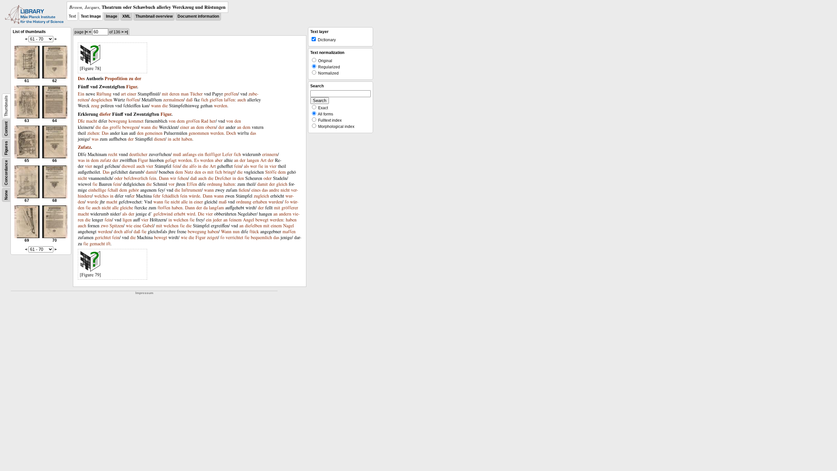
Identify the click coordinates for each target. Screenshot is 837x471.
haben (186, 139)
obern (210, 127)
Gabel (148, 225)
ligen (127, 220)
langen (253, 160)
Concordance (6, 172)
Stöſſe (271, 172)
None (6, 195)
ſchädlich (170, 196)
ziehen (93, 133)
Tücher (196, 94)
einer (131, 94)
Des (81, 78)
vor (171, 184)
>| (126, 32)
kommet (136, 121)
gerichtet (103, 237)
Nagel (288, 225)
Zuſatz (84, 147)
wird (191, 214)
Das (105, 133)
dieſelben (253, 225)
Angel (248, 220)
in (169, 139)
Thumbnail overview (154, 16)
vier (88, 166)
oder (118, 178)
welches (101, 196)
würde (194, 196)
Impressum (144, 293)
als (246, 166)
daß (189, 99)
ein (200, 154)
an (193, 127)
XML (126, 16)
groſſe (115, 127)
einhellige (97, 190)
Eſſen (192, 184)
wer (253, 166)
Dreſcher (223, 178)
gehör (133, 190)
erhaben (260, 202)
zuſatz (105, 160)
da (205, 207)
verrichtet (234, 237)
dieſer (105, 114)
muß (177, 154)
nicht (82, 178)
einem (276, 225)
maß (223, 202)
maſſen (289, 231)
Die (201, 214)
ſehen (183, 178)
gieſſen (216, 99)
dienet (159, 139)
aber (219, 160)
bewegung (118, 121)
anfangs (189, 154)
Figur (131, 86)
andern (285, 214)
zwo (104, 225)
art (123, 94)
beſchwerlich (136, 178)
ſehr (157, 196)
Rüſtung (103, 94)
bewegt (261, 220)
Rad (204, 121)
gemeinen (153, 133)
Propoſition (116, 78)
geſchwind (163, 214)
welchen (180, 220)
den (237, 121)
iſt (108, 243)
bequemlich (261, 237)
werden (220, 105)
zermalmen (173, 99)
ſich (204, 99)
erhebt (179, 214)
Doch (231, 133)
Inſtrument (191, 190)
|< (86, 32)
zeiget (212, 237)
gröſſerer (290, 207)
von (172, 121)
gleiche (126, 207)
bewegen (130, 127)
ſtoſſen (132, 99)
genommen (199, 133)
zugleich (261, 196)
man (185, 94)
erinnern (270, 154)
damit (151, 172)
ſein (176, 166)
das (105, 127)
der (138, 78)
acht (176, 139)
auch (241, 99)
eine (137, 225)
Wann (226, 231)
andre (274, 190)
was (95, 139)
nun (236, 231)
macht (91, 121)
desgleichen (101, 99)
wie (129, 225)
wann (156, 105)
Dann (164, 178)
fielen (244, 190)
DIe (81, 121)
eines (256, 190)
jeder (217, 220)
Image (111, 16)
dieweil (128, 166)
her (212, 121)
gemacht (97, 243)
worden (185, 160)
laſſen (229, 99)
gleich (281, 184)
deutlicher (138, 154)
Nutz (188, 172)
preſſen (231, 94)
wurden (275, 202)
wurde (92, 202)
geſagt (171, 160)
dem (181, 121)
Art (263, 160)
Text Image (91, 16)
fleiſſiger (213, 154)
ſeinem (235, 220)
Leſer (227, 154)
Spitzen (116, 225)
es (204, 172)
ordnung (214, 184)
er (133, 196)
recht (112, 154)
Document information (198, 16)
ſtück (254, 231)
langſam (216, 207)
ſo (287, 202)
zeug (95, 105)
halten (229, 184)
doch (118, 231)
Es (196, 160)
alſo (192, 166)
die (165, 105)
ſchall (113, 190)
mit (165, 94)
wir (173, 178)
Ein (81, 94)
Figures (6, 148)
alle (184, 202)
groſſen (193, 121)
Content (6, 128)
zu (131, 78)
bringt (228, 172)
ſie (260, 166)
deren (174, 94)
